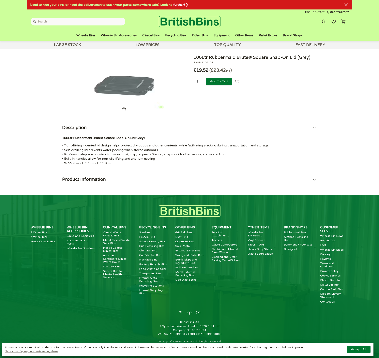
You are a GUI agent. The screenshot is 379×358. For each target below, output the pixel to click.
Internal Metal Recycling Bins (148, 279)
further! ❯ (180, 5)
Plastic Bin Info (330, 280)
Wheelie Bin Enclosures (255, 234)
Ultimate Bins (148, 250)
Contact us (327, 301)
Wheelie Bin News (331, 236)
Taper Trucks (256, 244)
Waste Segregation (260, 253)
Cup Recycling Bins (151, 246)
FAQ (307, 12)
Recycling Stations (151, 285)
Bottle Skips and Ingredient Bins (186, 261)
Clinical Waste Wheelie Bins (112, 234)
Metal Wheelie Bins (43, 241)
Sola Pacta (182, 246)
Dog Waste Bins (185, 279)
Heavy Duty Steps (260, 249)
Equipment (222, 35)
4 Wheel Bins (39, 237)
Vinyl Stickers (256, 240)
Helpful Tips (328, 240)
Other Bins (200, 35)
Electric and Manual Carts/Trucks (225, 250)
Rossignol (290, 249)
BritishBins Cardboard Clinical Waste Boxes (115, 258)
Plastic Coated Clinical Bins (113, 249)
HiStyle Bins (147, 237)
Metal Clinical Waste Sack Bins (116, 241)
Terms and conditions (327, 265)
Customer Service (329, 229)
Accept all (358, 349)
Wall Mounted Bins (187, 267)
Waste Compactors (224, 244)
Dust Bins (181, 237)
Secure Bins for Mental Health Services (113, 274)
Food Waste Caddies (153, 269)
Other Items (244, 35)
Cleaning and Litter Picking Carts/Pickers (226, 258)
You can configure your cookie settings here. (31, 351)
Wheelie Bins (85, 35)
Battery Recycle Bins (153, 264)
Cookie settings (330, 275)
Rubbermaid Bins (295, 232)
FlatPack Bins (148, 259)
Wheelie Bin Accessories (119, 35)
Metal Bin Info (329, 284)
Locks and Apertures (80, 236)
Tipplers (217, 240)
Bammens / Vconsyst (298, 244)
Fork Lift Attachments (220, 234)
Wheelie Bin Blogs (332, 249)
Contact (319, 12)
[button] (343, 21)
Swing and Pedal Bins (189, 255)
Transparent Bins (150, 273)
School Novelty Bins (152, 241)
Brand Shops (293, 35)
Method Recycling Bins (296, 238)
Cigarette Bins (184, 241)
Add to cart (219, 81)
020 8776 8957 (339, 12)
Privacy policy (329, 271)
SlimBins (144, 232)
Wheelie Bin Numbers (81, 248)
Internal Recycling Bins (151, 292)
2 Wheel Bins (39, 232)
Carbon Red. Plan (331, 289)
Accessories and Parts (77, 242)
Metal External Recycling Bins (185, 273)
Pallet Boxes (268, 35)
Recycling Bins (176, 35)
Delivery (325, 254)
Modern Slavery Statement (330, 295)
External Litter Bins (187, 250)
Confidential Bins (150, 255)
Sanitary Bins (111, 266)
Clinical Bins (151, 35)
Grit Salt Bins (183, 232)
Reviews (325, 259)
